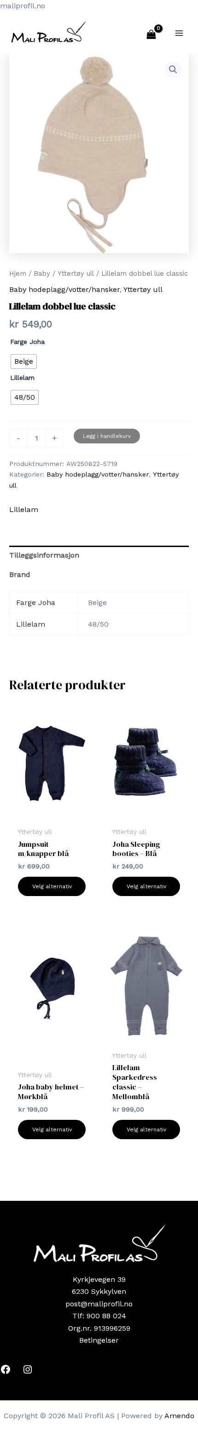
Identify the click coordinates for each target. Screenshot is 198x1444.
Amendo (179, 1415)
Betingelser (99, 1340)
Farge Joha (27, 341)
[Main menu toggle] (179, 32)
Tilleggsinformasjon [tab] (44, 555)
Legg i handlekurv (107, 436)
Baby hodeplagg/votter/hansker (64, 289)
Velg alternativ (52, 886)
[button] (173, 69)
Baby (42, 273)
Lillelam (22, 377)
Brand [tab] (19, 574)
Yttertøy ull (76, 273)
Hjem (17, 273)
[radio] (23, 361)
